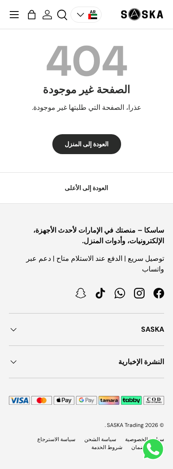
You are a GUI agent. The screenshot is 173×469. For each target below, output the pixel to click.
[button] (31, 14)
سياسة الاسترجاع (56, 439)
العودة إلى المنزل (87, 144)
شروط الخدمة (106, 447)
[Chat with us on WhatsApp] (153, 449)
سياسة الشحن (100, 439)
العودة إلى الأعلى (86, 188)
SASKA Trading (125, 425)
